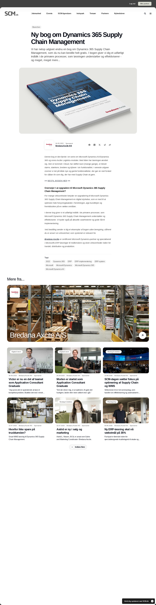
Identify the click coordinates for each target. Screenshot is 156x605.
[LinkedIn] (94, 144)
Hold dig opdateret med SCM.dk (136, 601)
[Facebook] (89, 144)
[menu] (150, 13)
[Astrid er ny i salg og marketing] (78, 419)
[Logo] (12, 13)
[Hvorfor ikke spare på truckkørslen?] (30, 419)
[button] (142, 335)
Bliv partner (144, 4)
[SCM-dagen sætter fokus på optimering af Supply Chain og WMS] (126, 370)
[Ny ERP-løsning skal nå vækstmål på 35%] (126, 419)
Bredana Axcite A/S (64, 146)
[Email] (104, 144)
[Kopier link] (110, 145)
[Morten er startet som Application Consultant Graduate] (78, 370)
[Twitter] (99, 144)
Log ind (132, 4)
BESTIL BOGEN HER (57, 181)
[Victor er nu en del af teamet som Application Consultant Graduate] (30, 370)
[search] (145, 13)
